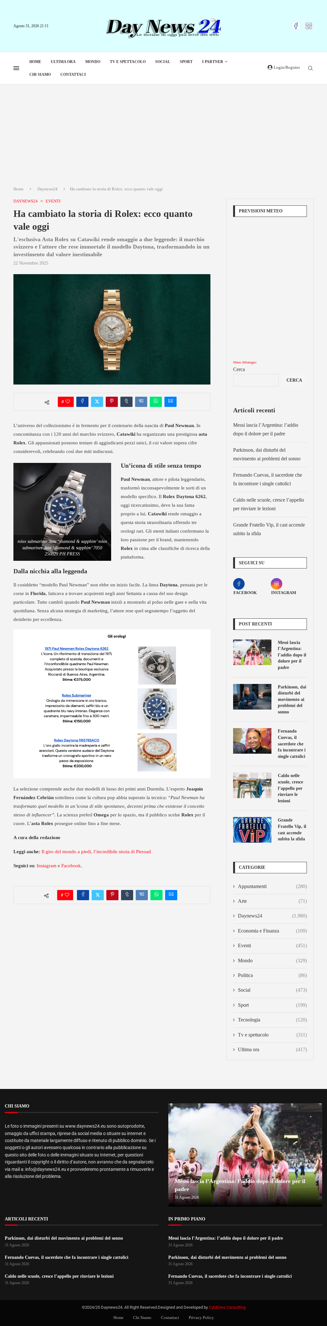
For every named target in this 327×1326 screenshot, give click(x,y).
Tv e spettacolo (128, 62)
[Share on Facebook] (82, 402)
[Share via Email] (170, 402)
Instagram (47, 865)
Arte (272, 901)
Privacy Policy (201, 1317)
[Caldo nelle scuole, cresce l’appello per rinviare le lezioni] (252, 785)
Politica (272, 975)
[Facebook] (296, 26)
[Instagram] (309, 26)
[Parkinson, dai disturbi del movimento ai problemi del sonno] (252, 697)
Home (35, 62)
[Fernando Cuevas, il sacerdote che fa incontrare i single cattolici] (252, 741)
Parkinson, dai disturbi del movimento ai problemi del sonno (292, 699)
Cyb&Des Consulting (227, 1307)
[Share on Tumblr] (126, 402)
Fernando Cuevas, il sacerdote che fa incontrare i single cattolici (292, 743)
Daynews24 (47, 189)
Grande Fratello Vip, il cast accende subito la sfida (292, 829)
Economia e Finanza (272, 930)
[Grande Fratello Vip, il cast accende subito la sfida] (252, 830)
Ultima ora (63, 62)
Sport (186, 62)
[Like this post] (67, 402)
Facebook (71, 865)
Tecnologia (272, 1019)
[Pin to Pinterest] (112, 402)
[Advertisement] (163, 132)
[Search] (310, 68)
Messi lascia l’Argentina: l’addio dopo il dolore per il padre (292, 655)
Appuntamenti (272, 886)
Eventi (272, 945)
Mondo (92, 62)
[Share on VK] (141, 402)
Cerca (239, 369)
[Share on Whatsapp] (156, 402)
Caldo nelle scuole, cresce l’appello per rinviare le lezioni (290, 788)
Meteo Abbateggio (244, 362)
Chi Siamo (40, 74)
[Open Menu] (16, 68)
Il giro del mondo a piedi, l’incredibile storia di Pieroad (96, 851)
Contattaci (73, 74)
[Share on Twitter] (97, 402)
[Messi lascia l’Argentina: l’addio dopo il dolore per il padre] (252, 652)
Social (162, 62)
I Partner (212, 62)
